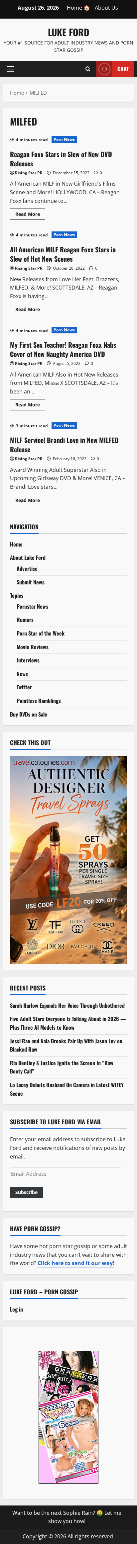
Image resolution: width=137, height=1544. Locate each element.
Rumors (25, 620)
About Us (106, 7)
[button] (10, 69)
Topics (16, 595)
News (22, 674)
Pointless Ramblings (39, 701)
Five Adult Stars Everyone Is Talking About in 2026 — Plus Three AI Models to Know (68, 1023)
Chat (123, 68)
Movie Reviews (33, 647)
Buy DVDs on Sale (28, 714)
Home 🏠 (78, 7)
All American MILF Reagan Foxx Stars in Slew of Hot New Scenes (63, 254)
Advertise (27, 568)
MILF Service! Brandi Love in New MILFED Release (64, 444)
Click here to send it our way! (76, 1263)
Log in (16, 1309)
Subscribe (26, 1192)
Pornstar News (32, 606)
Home (16, 544)
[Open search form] (87, 68)
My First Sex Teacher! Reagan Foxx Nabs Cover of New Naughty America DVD (63, 349)
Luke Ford (68, 32)
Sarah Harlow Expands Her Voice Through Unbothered (67, 1005)
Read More (30, 215)
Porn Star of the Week (41, 633)
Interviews (28, 660)
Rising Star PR (29, 173)
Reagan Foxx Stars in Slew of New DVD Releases (61, 158)
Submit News (31, 582)
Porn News (64, 139)
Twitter (24, 687)
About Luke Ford (28, 557)
